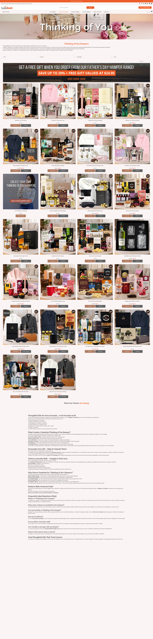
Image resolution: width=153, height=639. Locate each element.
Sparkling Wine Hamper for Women (132, 301)
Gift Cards (30, 3)
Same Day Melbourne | (18, 3)
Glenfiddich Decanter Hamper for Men (132, 256)
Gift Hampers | (11, 3)
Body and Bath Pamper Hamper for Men (20, 346)
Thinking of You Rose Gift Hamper (95, 120)
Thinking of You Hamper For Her (57, 120)
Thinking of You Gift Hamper (21, 120)
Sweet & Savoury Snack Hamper (95, 301)
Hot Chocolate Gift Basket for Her (58, 301)
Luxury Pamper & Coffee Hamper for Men (58, 346)
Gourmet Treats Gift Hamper (95, 256)
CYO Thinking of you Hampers (20, 210)
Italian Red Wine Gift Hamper (58, 256)
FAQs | (23, 3)
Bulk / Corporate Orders (145, 7)
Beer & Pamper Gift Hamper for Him (20, 165)
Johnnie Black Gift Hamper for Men (20, 256)
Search (90, 7)
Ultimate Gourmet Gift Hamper (132, 210)
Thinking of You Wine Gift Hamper (132, 120)
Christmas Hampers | (5, 3)
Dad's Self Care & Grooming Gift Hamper (57, 391)
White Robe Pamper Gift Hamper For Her (95, 165)
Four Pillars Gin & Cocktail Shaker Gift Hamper (95, 346)
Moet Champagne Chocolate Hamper (58, 210)
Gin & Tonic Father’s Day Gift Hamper (21, 391)
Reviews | (26, 3)
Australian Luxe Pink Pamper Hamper (132, 165)
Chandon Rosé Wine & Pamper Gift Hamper (21, 301)
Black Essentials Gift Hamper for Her (95, 210)
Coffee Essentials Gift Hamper (58, 165)
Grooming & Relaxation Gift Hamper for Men (132, 346)
